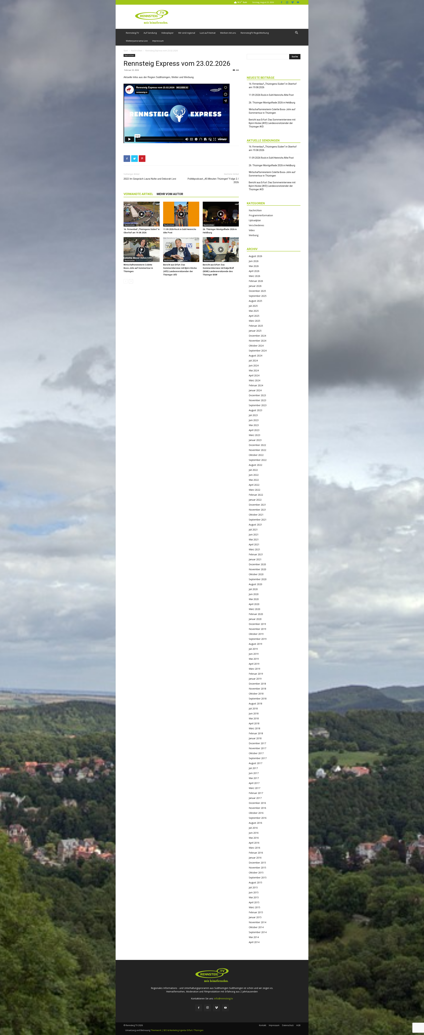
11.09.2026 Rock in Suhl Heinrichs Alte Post (271, 95)
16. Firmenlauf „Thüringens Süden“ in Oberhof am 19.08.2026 (273, 86)
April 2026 (254, 271)
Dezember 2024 (257, 335)
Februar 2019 (256, 673)
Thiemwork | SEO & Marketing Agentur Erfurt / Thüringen (177, 1030)
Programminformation (261, 215)
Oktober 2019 (256, 633)
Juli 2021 (253, 529)
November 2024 (257, 340)
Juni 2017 (254, 773)
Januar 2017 (255, 798)
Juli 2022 (253, 469)
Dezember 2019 (257, 624)
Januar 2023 (255, 440)
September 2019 (257, 638)
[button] (296, 33)
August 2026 (255, 256)
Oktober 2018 (256, 693)
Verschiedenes (256, 225)
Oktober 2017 (256, 753)
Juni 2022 (254, 474)
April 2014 (254, 942)
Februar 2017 (256, 793)
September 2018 (257, 698)
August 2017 (255, 763)
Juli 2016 (253, 827)
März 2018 (254, 728)
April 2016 (254, 842)
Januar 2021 (255, 559)
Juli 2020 (253, 589)
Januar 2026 (255, 286)
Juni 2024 (254, 365)
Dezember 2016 (257, 803)
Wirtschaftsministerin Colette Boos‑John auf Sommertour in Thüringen (138, 268)
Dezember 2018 (257, 683)
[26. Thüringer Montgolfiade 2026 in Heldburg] (221, 214)
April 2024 (254, 375)
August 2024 (255, 355)
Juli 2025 (253, 305)
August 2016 (255, 822)
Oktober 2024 (256, 345)
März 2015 (254, 907)
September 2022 (257, 459)
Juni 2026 (254, 261)
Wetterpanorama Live (137, 40)
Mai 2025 (254, 310)
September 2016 (257, 817)
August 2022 (255, 464)
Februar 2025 (256, 325)
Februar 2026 (256, 281)
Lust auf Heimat (207, 32)
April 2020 (254, 604)
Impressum (158, 40)
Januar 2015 (255, 917)
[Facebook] (281, 2)
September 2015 (257, 877)
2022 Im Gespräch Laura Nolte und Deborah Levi (150, 178)
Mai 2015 (254, 897)
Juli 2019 (253, 648)
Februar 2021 (256, 554)
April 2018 (254, 723)
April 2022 (254, 484)
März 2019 (254, 668)
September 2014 (257, 932)
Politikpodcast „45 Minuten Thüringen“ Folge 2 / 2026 (213, 180)
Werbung (253, 235)
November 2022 (257, 450)
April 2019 (254, 663)
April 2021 (254, 544)
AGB (298, 1025)
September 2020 (257, 579)
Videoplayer (167, 32)
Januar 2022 (255, 499)
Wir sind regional (186, 32)
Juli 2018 (253, 708)
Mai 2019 (254, 658)
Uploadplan (255, 220)
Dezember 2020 (257, 564)
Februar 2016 (256, 852)
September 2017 (257, 758)
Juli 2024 (253, 360)
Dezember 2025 (257, 290)
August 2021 (255, 524)
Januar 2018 (255, 738)
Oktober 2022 (256, 455)
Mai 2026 (254, 266)
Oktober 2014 (256, 927)
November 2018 (257, 688)
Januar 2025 (255, 330)
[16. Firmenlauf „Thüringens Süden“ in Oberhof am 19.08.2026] (142, 214)
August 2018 (255, 703)
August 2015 (255, 882)
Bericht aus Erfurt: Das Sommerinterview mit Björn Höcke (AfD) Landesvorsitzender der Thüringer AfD (272, 123)
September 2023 (257, 405)
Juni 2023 (254, 420)
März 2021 (254, 549)
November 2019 (257, 629)
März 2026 (254, 276)
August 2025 (255, 300)
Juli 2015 (253, 887)
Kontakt (262, 1025)
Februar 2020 (256, 614)
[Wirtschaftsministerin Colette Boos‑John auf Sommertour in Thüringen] (142, 249)
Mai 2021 (254, 539)
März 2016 (254, 847)
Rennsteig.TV (132, 32)
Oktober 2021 (256, 514)
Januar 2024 (255, 390)
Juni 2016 (254, 832)
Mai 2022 (254, 479)
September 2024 (257, 350)
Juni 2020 (254, 594)
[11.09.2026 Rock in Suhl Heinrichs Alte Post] (181, 214)
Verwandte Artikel (138, 194)
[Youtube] (297, 2)
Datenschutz (288, 1025)
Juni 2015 (254, 892)
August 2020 (255, 584)
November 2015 (257, 867)
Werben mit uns (228, 32)
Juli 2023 (253, 415)
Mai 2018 (254, 718)
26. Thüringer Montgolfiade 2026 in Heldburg (272, 102)
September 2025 (257, 295)
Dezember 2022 (257, 445)
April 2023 (254, 430)
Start (126, 50)
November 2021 (257, 509)
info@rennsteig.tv (223, 998)
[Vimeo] (292, 2)
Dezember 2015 (257, 862)
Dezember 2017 (257, 743)
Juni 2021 (254, 534)
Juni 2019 (254, 653)
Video (252, 230)
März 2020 (254, 609)
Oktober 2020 (256, 574)
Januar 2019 (255, 678)
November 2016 (257, 807)
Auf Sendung (150, 32)
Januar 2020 (255, 619)
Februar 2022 (256, 494)
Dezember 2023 (257, 395)
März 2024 (254, 380)
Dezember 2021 (257, 504)
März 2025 (254, 320)
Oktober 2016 (256, 812)
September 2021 (257, 519)
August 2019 (255, 643)
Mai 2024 (254, 370)
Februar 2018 (256, 733)
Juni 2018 (254, 713)
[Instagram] (287, 2)
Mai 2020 (254, 599)
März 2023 (254, 435)
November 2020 (257, 569)
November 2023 (257, 400)
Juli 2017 (253, 768)
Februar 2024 (256, 385)
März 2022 (254, 489)
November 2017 (257, 748)
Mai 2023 (254, 425)
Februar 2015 (256, 912)
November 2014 (257, 922)
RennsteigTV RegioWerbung (255, 32)
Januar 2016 (255, 857)
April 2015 (254, 902)
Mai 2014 (254, 937)
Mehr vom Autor (170, 194)
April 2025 (254, 315)
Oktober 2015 (256, 872)
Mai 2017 (254, 778)
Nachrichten (136, 50)
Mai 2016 (254, 837)
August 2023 (255, 410)
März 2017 (254, 788)
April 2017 (254, 783)
